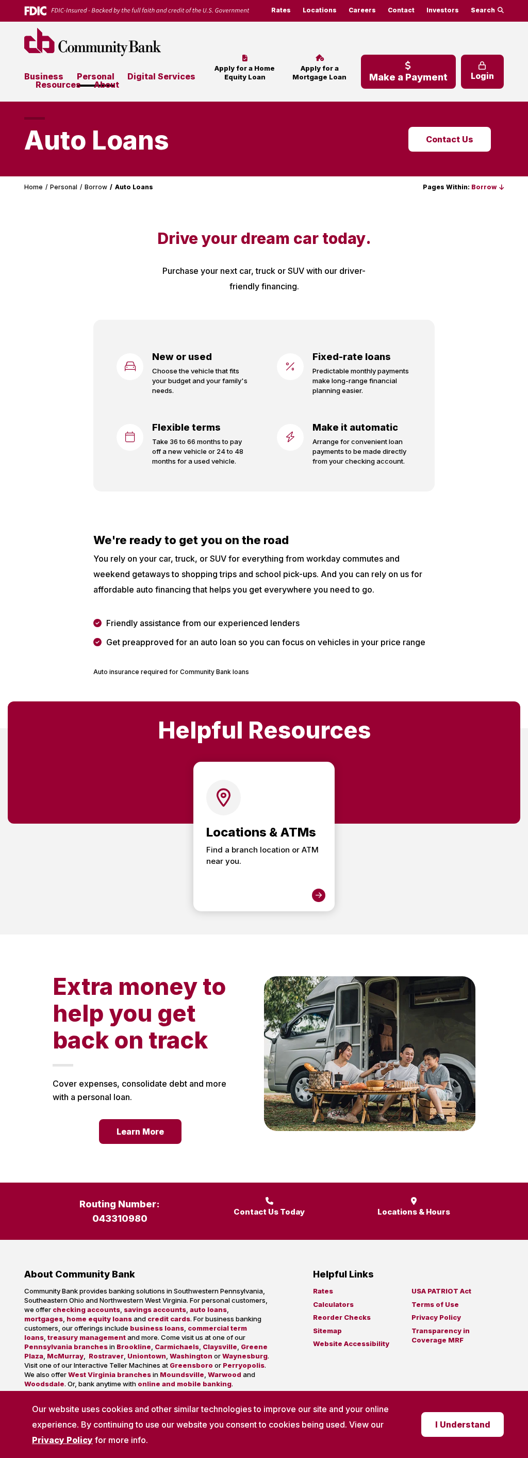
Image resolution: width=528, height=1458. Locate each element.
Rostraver (106, 1356)
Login (482, 76)
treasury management (86, 1337)
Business (43, 76)
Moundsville (182, 1374)
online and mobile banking (185, 1384)
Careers (362, 10)
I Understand (462, 1424)
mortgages (43, 1319)
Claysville (220, 1346)
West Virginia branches (109, 1374)
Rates (281, 10)
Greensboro (191, 1365)
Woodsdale (44, 1384)
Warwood (224, 1374)
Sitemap (327, 1330)
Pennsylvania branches (66, 1346)
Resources (58, 84)
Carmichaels (177, 1346)
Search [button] (483, 10)
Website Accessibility (351, 1343)
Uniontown (146, 1356)
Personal (95, 76)
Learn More (140, 1131)
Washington (191, 1356)
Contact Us (449, 139)
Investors (442, 10)
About (106, 84)
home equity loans (99, 1319)
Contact (401, 10)
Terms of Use (435, 1304)
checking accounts (86, 1309)
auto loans (208, 1309)
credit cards (168, 1319)
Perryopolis (244, 1365)
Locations (320, 10)
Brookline (134, 1346)
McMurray (65, 1356)
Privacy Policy (62, 1440)
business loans (157, 1328)
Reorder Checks (342, 1317)
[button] (487, 187)
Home (33, 187)
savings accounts (155, 1309)
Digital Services (161, 76)
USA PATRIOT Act (441, 1291)
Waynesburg (245, 1356)
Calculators (333, 1304)
